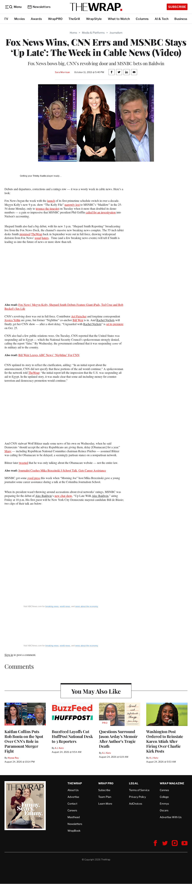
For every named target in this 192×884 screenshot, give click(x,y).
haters (45, 238)
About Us (73, 790)
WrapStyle (94, 19)
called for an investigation (101, 212)
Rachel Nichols (105, 320)
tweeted (23, 463)
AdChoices (135, 803)
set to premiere (114, 324)
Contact (72, 803)
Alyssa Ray (13, 757)
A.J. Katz (59, 748)
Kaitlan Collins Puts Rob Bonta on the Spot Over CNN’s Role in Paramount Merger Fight (23, 741)
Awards (36, 19)
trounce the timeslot (47, 208)
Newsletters (41, 7)
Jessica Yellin (12, 320)
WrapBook (74, 830)
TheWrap (36, 234)
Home (73, 32)
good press (33, 478)
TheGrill (74, 19)
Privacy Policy (137, 796)
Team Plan (104, 796)
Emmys (164, 803)
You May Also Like (96, 691)
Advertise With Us (171, 817)
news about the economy (86, 606)
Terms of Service (139, 790)
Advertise (73, 796)
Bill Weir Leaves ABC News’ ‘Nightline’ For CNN (49, 355)
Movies (19, 19)
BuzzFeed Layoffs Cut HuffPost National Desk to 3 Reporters (72, 736)
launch (51, 201)
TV (6, 19)
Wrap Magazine (172, 783)
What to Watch (119, 19)
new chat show (63, 496)
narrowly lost (72, 204)
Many (7, 451)
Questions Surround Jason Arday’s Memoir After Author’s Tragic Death (118, 738)
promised (25, 234)
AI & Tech (162, 19)
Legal (133, 783)
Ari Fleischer (78, 316)
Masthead (74, 817)
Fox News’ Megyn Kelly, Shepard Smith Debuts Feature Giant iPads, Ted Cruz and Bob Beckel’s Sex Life (63, 306)
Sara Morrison (62, 72)
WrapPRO (55, 19)
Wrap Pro (106, 783)
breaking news (52, 606)
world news (65, 606)
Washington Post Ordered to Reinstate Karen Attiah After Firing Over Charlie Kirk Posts (164, 741)
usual (38, 238)
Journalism (116, 32)
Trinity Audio (39, 176)
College (164, 796)
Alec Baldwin (43, 496)
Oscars (164, 810)
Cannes (164, 790)
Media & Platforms (93, 32)
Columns (142, 19)
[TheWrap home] (96, 7)
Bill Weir (78, 320)
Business (180, 19)
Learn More (105, 803)
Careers (72, 810)
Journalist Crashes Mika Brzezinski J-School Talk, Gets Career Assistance (62, 470)
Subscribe (177, 7)
